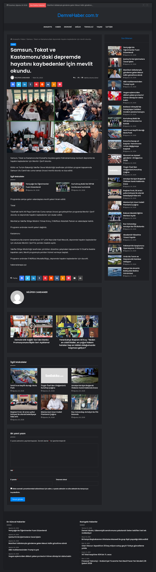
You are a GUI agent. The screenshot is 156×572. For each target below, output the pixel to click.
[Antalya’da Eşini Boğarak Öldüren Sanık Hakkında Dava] (84, 375)
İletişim (109, 27)
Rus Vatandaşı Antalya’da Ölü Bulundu (84, 413)
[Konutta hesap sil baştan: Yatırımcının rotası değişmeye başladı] (114, 144)
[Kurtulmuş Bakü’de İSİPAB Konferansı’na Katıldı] (63, 186)
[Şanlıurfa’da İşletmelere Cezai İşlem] (114, 62)
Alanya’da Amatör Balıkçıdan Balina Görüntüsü (131, 271)
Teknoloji (88, 27)
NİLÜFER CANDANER (22, 78)
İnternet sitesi (61, 479)
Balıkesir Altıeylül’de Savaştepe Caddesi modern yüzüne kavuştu (134, 109)
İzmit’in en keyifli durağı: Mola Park (23, 386)
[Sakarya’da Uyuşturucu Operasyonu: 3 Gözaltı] (114, 249)
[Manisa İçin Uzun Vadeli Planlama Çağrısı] (54, 402)
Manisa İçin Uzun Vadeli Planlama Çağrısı (51, 413)
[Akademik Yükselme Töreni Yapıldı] (114, 238)
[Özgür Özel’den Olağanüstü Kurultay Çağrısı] (54, 375)
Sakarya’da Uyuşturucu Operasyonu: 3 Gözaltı (133, 246)
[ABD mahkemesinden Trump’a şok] (114, 85)
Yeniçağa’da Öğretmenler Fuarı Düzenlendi (131, 50)
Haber (58, 27)
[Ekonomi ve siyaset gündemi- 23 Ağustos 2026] (114, 158)
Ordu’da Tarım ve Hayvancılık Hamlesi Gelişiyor (132, 259)
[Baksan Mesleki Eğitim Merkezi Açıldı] (114, 216)
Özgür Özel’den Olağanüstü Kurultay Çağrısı (53, 386)
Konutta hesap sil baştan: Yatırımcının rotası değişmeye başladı (132, 145)
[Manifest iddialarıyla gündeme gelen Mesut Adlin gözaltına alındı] (114, 73)
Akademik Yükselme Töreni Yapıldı (132, 236)
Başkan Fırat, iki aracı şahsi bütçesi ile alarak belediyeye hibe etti (23, 414)
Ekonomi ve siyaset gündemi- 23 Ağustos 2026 (132, 158)
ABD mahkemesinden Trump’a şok (132, 82)
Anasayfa (48, 27)
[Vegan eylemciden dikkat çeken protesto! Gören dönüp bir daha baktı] (114, 95)
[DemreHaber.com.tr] (78, 15)
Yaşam (99, 27)
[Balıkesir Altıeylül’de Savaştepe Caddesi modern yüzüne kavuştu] (114, 110)
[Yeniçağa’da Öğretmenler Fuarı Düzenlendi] (17, 186)
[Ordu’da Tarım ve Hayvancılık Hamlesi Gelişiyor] (114, 259)
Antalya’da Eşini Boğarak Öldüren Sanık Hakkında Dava (84, 386)
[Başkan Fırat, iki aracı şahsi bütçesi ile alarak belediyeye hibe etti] (23, 402)
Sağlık (78, 27)
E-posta (14, 479)
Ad (12, 470)
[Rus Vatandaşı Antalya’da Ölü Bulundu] (84, 402)
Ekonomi (68, 27)
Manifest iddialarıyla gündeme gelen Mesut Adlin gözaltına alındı (71, 5)
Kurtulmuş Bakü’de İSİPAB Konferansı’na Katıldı (132, 121)
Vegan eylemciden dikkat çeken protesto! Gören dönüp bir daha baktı (133, 96)
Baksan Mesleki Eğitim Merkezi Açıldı (133, 214)
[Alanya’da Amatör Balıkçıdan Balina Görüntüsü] (114, 271)
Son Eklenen (126, 38)
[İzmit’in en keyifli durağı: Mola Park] (23, 375)
